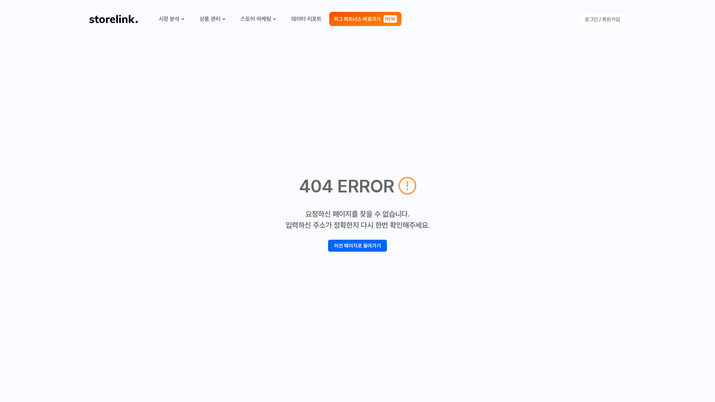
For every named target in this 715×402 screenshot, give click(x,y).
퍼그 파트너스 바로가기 (364, 19)
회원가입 (611, 19)
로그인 (591, 19)
